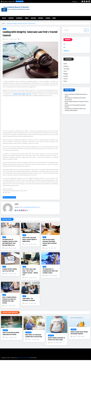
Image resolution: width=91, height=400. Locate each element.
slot (64, 44)
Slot (64, 47)
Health (4, 18)
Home (3, 23)
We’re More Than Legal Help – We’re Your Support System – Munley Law (30, 272)
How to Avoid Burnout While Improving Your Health (11, 334)
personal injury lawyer (10, 197)
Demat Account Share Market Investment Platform (79, 333)
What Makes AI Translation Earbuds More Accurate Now (33, 336)
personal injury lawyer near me (22, 94)
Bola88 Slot (66, 50)
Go (86, 30)
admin (6, 39)
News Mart (26, 357)
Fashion (48, 18)
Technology (19, 18)
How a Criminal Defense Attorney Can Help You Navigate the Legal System (9, 300)
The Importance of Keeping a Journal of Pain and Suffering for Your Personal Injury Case (9, 242)
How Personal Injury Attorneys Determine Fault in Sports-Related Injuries (50, 242)
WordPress (20, 357)
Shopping (11, 18)
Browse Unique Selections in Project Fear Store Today (56, 339)
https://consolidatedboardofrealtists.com (30, 207)
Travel (27, 18)
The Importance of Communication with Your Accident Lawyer (50, 271)
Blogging (33, 18)
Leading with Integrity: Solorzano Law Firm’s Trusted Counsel (21, 23)
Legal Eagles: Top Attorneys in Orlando (28, 299)
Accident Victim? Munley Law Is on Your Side (9, 270)
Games (54, 18)
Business (40, 18)
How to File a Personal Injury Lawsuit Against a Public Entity (29, 240)
